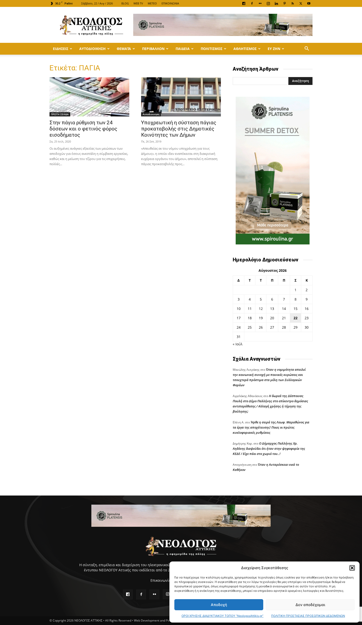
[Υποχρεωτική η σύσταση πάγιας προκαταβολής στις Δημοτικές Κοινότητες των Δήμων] (181, 96)
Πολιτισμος (211, 48)
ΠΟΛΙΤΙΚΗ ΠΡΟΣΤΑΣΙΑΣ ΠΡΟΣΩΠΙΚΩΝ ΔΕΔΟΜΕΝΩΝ (308, 616)
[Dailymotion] (243, 3)
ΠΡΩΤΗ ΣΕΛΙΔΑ (60, 114)
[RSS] (292, 3)
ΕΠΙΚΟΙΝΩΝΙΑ (170, 3)
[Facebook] (252, 3)
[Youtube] (309, 3)
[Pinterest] (284, 3)
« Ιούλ (237, 344)
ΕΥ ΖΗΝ (274, 48)
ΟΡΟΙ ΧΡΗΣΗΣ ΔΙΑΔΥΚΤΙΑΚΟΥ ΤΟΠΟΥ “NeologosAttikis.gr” (222, 616)
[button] (352, 567)
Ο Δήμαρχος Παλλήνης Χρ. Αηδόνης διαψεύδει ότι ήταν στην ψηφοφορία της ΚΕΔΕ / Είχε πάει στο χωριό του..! (269, 448)
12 (261, 308)
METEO (152, 3)
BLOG (125, 3)
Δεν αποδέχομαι (310, 604)
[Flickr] (260, 3)
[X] (300, 3)
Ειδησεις (60, 48)
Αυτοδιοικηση (92, 48)
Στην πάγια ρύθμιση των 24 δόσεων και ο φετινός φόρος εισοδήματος (83, 129)
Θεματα (124, 48)
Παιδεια (183, 48)
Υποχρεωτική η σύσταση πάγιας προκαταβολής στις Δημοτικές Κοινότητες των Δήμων (178, 129)
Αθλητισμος (245, 48)
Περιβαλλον (153, 48)
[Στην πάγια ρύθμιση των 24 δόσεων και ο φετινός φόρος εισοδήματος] (89, 96)
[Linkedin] (276, 3)
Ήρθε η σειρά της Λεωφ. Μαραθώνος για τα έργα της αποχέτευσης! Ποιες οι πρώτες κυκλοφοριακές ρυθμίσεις (271, 427)
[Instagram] (268, 3)
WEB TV (138, 3)
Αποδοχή (219, 604)
